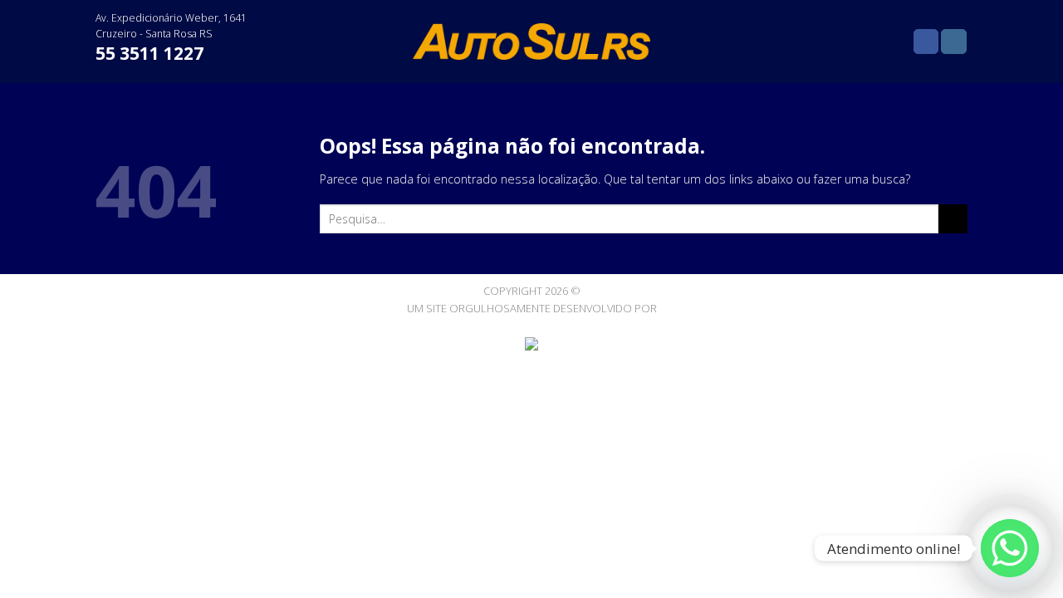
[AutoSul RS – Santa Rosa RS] (532, 41)
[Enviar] (952, 219)
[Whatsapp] (1010, 548)
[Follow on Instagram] (953, 42)
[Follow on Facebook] (926, 42)
